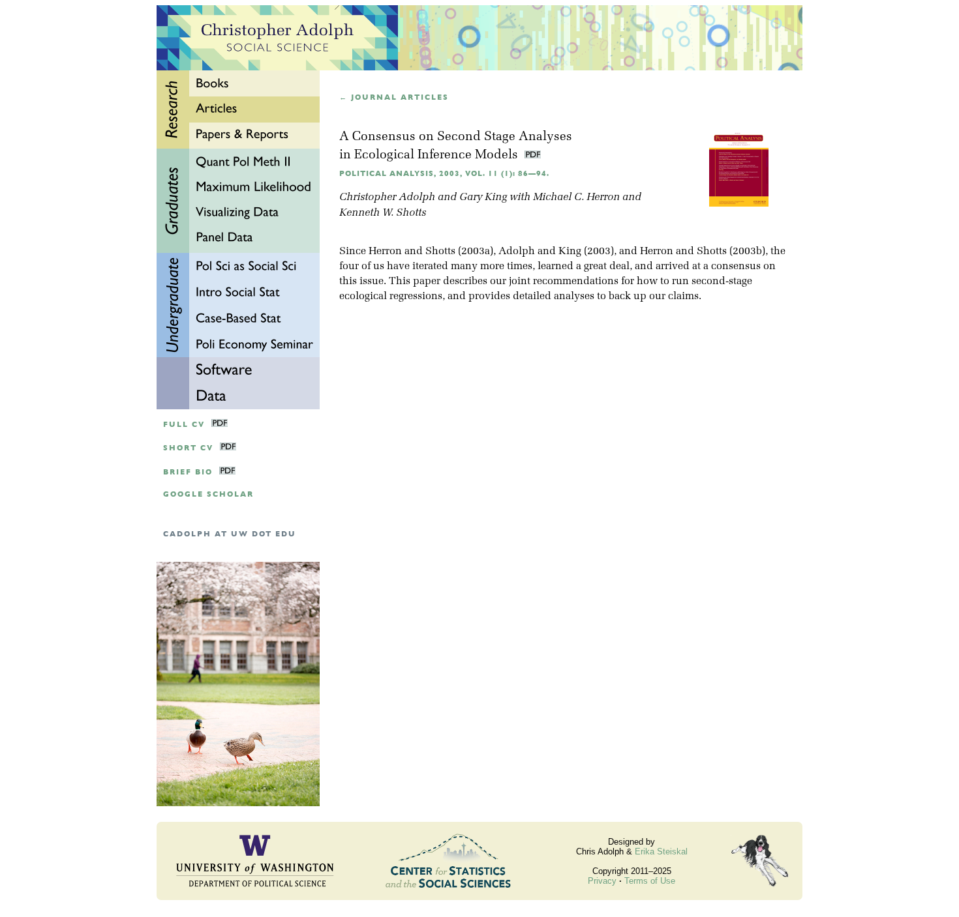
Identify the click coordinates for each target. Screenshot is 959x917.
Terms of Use (649, 881)
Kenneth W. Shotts (382, 213)
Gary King (483, 197)
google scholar (208, 494)
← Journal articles (394, 97)
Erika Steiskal (661, 851)
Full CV (184, 424)
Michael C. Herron (576, 197)
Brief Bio (188, 472)
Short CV (188, 448)
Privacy (602, 881)
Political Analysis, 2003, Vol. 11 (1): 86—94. (444, 173)
